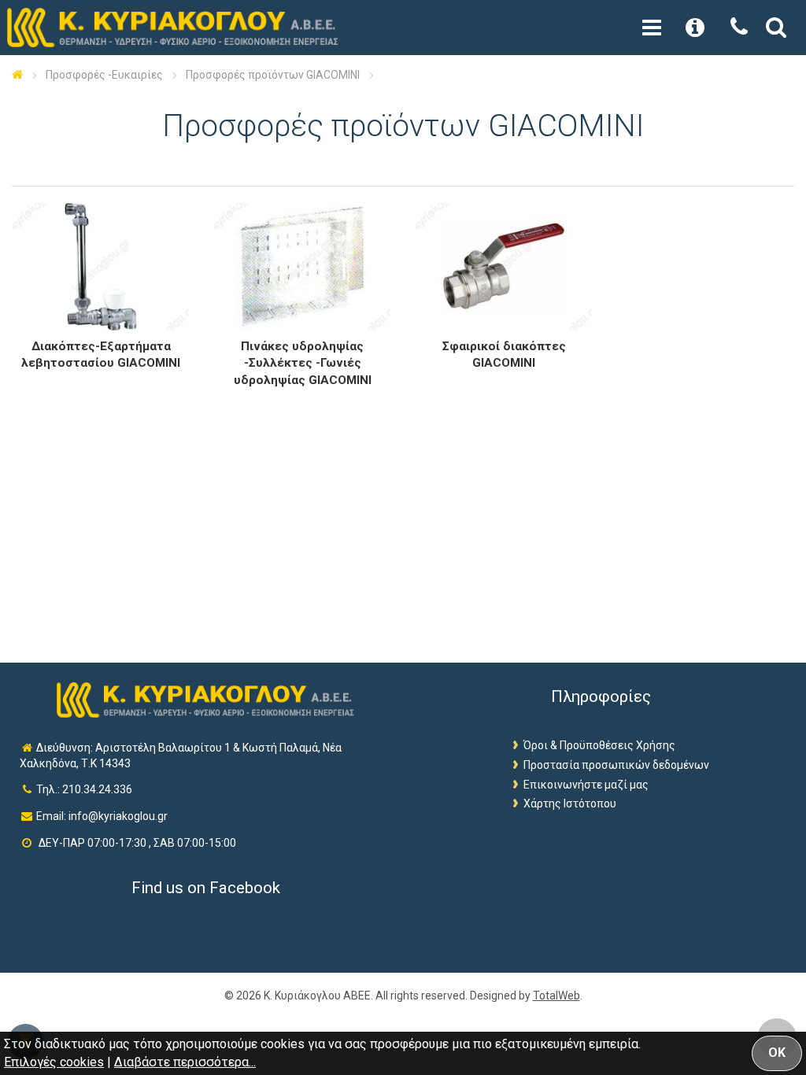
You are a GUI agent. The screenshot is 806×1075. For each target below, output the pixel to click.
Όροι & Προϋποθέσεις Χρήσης (599, 745)
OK (777, 1052)
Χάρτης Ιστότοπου (569, 803)
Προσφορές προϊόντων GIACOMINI (273, 74)
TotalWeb (556, 995)
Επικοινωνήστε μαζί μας (586, 784)
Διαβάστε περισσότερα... (185, 1062)
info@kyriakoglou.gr (118, 816)
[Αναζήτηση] (776, 30)
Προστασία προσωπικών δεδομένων (616, 765)
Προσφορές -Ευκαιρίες (104, 74)
